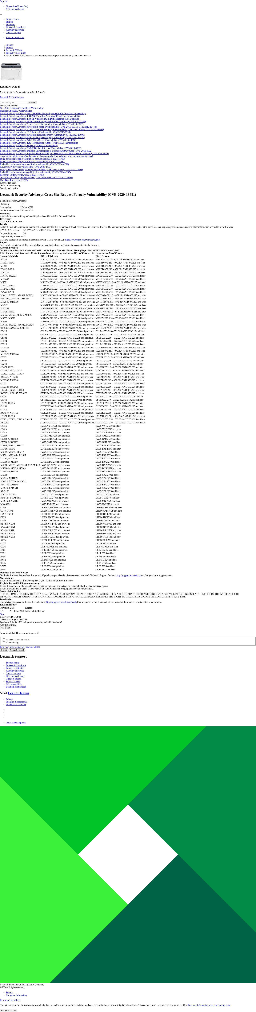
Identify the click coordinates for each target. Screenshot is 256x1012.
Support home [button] (12, 19)
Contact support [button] (13, 32)
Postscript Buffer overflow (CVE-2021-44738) (22, 175)
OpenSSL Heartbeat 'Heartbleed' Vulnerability (21, 108)
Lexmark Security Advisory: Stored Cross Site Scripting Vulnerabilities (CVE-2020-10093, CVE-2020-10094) (52, 129)
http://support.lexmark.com (129, 575)
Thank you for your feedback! (14, 619)
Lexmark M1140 (14, 50)
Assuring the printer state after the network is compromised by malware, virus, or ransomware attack (46, 156)
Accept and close (8, 1010)
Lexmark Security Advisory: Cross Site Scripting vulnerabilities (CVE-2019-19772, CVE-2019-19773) (48, 127)
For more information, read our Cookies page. (209, 1005)
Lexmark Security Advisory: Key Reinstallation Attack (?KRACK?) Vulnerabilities (39, 143)
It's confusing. (12, 642)
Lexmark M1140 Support (12, 97)
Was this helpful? (8, 625)
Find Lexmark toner (15, 676)
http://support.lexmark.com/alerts (61, 602)
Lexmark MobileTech (16, 686)
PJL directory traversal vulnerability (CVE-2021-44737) (26, 167)
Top (2, 614)
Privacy (9, 992)
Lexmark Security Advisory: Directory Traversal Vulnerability (29, 145)
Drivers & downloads (16, 665)
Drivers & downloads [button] (16, 27)
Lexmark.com (18, 693)
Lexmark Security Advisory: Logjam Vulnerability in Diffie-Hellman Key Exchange (39, 119)
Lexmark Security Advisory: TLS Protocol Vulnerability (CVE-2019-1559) (35, 132)
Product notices (13, 681)
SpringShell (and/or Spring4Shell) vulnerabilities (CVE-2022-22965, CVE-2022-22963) (41, 169)
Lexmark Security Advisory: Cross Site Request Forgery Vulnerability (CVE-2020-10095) (42, 135)
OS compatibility (14, 684)
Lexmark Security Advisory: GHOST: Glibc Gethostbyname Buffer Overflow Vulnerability (43, 113)
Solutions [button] (10, 24)
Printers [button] (9, 21)
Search (32, 102)
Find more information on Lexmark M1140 (20, 647)
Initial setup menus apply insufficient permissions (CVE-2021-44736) (32, 159)
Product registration (15, 668)
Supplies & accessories (16, 702)
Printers (9, 47)
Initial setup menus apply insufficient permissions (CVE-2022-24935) (32, 161)
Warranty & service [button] (15, 29)
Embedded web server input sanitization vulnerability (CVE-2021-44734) (34, 164)
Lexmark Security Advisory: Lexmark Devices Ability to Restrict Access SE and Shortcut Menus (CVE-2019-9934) (54, 153)
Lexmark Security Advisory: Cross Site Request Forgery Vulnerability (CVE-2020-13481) (42, 137)
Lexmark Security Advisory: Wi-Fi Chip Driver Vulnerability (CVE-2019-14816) (38, 140)
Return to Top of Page (10, 1000)
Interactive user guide (16, 53)
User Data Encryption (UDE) (14, 180)
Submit (4, 650)
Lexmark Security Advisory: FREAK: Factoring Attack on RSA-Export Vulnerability (40, 116)
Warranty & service (15, 670)
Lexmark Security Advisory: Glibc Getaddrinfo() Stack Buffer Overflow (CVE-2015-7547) (43, 121)
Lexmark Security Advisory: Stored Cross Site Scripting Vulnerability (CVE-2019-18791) (42, 124)
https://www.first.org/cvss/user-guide (82, 239)
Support (9, 45)
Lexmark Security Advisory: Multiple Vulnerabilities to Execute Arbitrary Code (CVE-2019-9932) (46, 151)
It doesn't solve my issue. (17, 639)
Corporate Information (16, 995)
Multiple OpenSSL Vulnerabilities (16, 110)
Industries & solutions (16, 704)
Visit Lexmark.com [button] (15, 9)
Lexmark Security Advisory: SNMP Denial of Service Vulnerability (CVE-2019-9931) (40, 148)
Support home (12, 662)
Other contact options (16, 722)
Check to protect (13, 678)
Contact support (17, 650)
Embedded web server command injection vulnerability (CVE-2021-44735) (35, 172)
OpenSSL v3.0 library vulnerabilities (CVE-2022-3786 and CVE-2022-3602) (36, 177)
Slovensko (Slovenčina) (17, 6)
